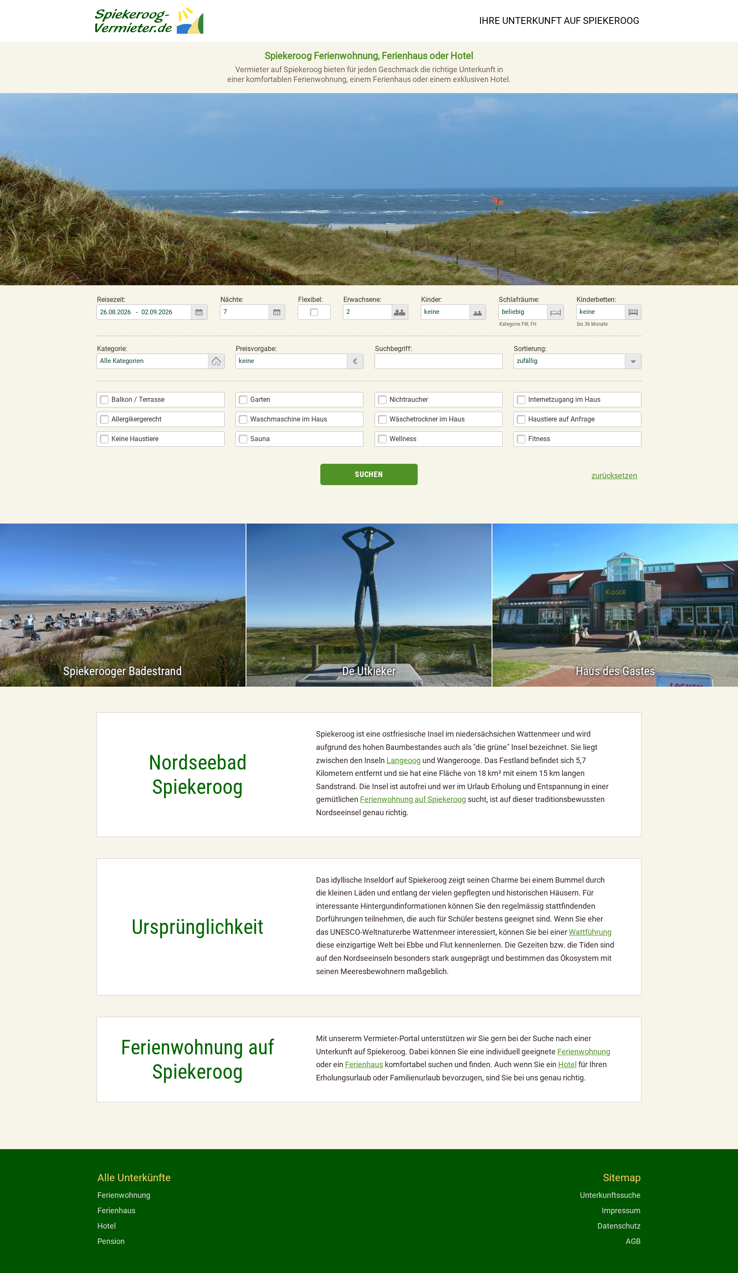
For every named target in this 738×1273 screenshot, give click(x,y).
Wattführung (590, 932)
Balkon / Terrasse (137, 399)
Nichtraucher (409, 399)
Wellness (403, 439)
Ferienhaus (364, 1064)
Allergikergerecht (136, 419)
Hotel (567, 1064)
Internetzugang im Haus (564, 399)
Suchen (369, 474)
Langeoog (404, 760)
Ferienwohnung (583, 1051)
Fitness (539, 439)
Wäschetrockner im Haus (427, 419)
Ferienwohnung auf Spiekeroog (413, 799)
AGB (633, 1241)
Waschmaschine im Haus (288, 419)
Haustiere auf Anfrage (561, 419)
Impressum (621, 1210)
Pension (111, 1241)
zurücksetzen (614, 475)
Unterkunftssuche (610, 1195)
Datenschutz (619, 1225)
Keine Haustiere (134, 439)
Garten (260, 399)
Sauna (260, 439)
